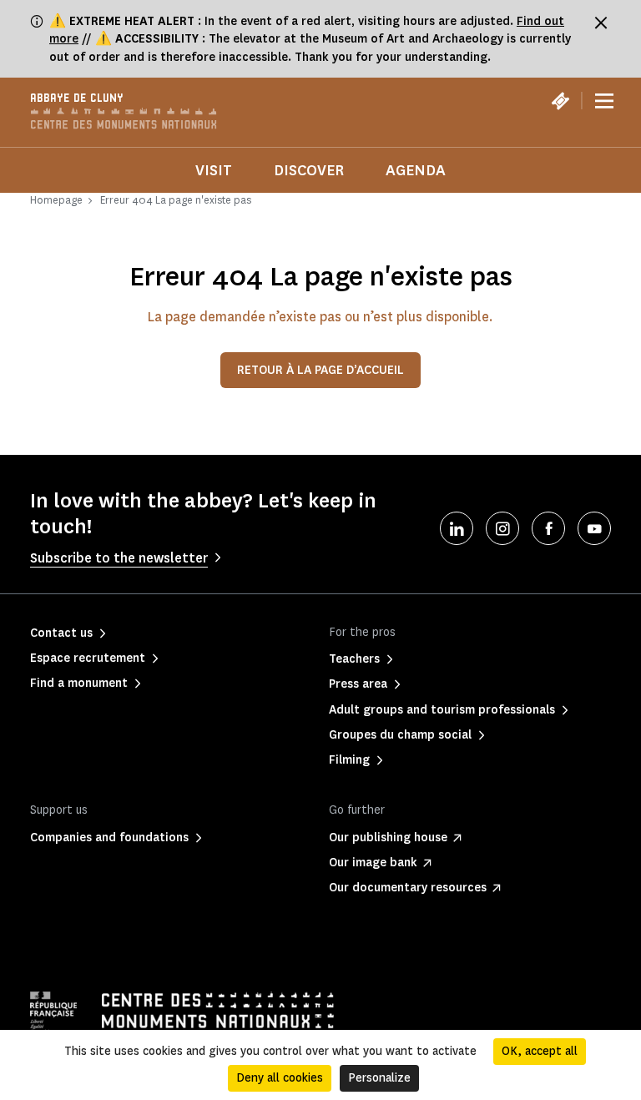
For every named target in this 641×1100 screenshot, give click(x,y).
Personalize (379, 1078)
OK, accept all (540, 1051)
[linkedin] (456, 528)
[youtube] (594, 528)
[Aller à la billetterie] (560, 101)
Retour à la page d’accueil (320, 370)
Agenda (416, 170)
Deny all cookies (279, 1078)
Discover (309, 170)
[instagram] (502, 528)
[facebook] (548, 528)
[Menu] (604, 101)
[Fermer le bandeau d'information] (601, 23)
